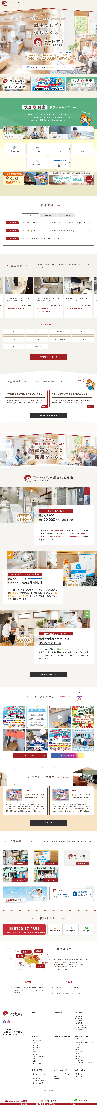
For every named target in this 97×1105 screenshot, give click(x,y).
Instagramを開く (67, 755)
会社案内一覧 (80, 1016)
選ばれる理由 (59, 1012)
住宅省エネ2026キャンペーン (41, 1075)
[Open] (14, 717)
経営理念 (79, 1021)
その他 (56, 1078)
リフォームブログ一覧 (61, 1074)
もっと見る (29, 755)
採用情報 (79, 1030)
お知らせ (57, 1076)
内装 (34, 1052)
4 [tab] (50, 93)
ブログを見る (48, 823)
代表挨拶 (79, 1018)
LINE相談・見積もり (39, 1081)
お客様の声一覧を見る (48, 415)
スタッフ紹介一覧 (82, 1027)
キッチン (36, 1045)
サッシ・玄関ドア (38, 1056)
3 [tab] (48, 93)
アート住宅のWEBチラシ (63, 1036)
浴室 (34, 1043)
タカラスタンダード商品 (84, 1063)
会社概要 (79, 1023)
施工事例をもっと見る (48, 357)
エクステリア (37, 1063)
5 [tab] (53, 93)
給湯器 (35, 1054)
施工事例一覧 (37, 1040)
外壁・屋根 (79, 1061)
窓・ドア (79, 1056)
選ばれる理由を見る (48, 674)
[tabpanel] (48, 84)
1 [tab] (43, 93)
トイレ (35, 1049)
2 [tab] (46, 93)
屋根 (34, 1061)
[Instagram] (23, 725)
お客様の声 (36, 1078)
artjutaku (14, 707)
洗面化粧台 (36, 1047)
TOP (34, 1012)
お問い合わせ (80, 1074)
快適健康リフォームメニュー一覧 (85, 1044)
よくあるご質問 (38, 1083)
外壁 (34, 1059)
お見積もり (79, 1076)
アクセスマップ (81, 1025)
